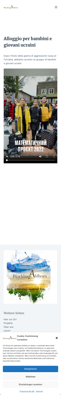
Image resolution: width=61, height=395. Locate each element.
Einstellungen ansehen (30, 384)
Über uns (8, 326)
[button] (56, 338)
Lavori (7, 330)
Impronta (39, 391)
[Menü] (56, 7)
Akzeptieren (30, 368)
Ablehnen (30, 376)
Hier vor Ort (10, 319)
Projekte (8, 323)
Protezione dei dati (27, 391)
